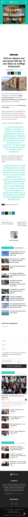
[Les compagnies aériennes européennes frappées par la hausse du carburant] (5, 305)
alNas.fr (10, 515)
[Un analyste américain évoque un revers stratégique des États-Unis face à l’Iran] (5, 282)
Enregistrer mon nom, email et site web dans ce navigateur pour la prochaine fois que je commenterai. (13, 354)
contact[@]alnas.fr (18, 493)
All (19, 442)
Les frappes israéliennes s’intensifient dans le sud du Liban (18, 275)
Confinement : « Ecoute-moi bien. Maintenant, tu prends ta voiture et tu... (18, 463)
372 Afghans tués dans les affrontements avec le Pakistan (17, 291)
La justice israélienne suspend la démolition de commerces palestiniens (17, 298)
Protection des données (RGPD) (14, 512)
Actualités (8, 25)
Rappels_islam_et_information (12, 204)
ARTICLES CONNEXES (7, 247)
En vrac (12, 25)
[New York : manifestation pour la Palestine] (14, 385)
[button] (26, 2)
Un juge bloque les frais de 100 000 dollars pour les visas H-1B (17, 253)
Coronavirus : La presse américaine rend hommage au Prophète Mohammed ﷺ (17, 448)
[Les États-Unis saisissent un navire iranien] (5, 312)
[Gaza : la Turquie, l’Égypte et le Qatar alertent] (5, 433)
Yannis (2, 399)
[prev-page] (2, 318)
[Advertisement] (14, 40)
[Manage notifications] (24, 514)
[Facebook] (8, 73)
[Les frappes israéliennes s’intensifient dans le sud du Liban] (5, 275)
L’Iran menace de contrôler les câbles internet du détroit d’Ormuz (17, 260)
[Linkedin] (19, 73)
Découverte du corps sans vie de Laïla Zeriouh (7, 223)
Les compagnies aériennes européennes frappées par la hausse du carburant (18, 305)
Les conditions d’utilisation (13, 511)
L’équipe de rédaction (19, 509)
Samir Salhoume (10, 69)
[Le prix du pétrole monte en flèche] (5, 267)
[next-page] (5, 318)
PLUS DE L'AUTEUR (18, 247)
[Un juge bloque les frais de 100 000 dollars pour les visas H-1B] (5, 253)
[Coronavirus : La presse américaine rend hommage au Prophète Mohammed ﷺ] (5, 448)
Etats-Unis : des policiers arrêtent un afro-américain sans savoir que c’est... (18, 455)
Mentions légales (9, 509)
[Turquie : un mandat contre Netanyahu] (5, 411)
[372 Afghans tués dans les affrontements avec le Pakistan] (5, 291)
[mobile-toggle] (2, 2)
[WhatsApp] (15, 73)
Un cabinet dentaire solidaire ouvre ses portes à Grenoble (22, 224)
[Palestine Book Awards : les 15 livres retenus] (5, 426)
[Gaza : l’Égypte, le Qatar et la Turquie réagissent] (5, 418)
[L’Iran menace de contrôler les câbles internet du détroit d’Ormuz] (5, 260)
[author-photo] (14, 238)
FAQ (4, 509)
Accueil (2, 25)
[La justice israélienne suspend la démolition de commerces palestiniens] (5, 298)
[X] (12, 73)
